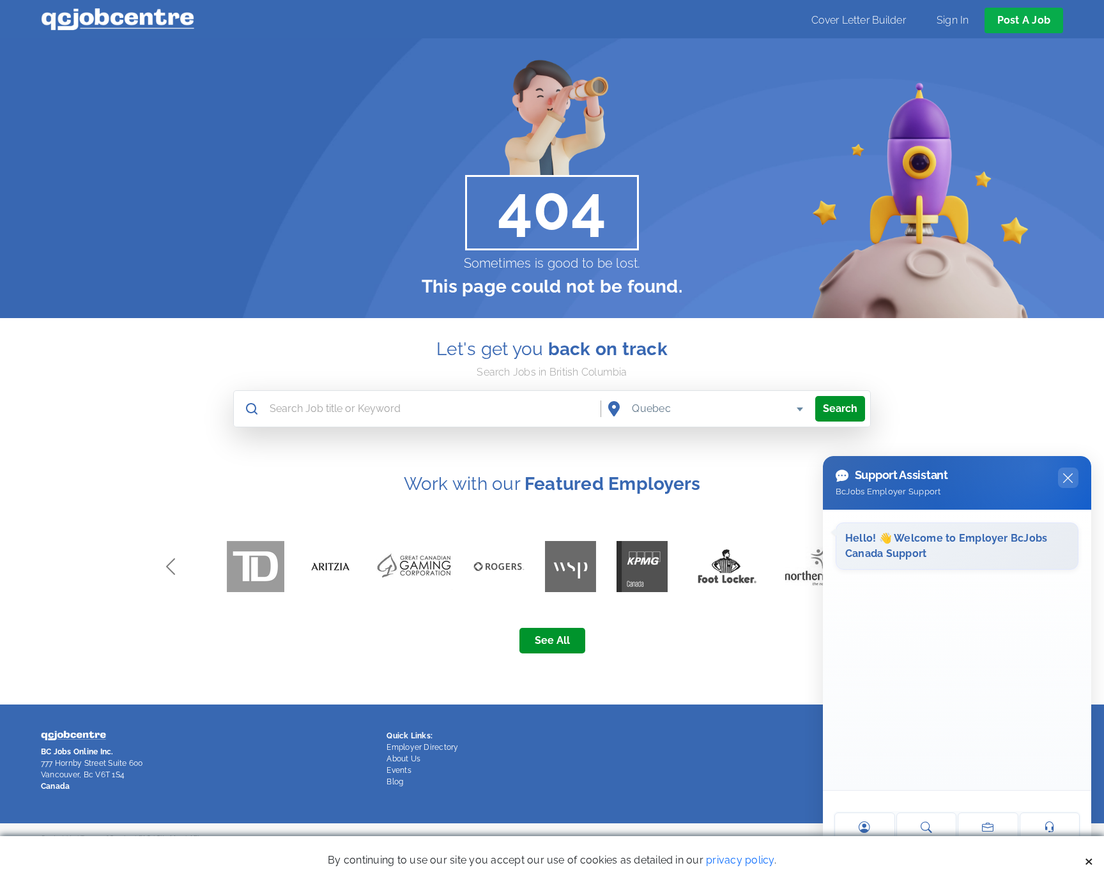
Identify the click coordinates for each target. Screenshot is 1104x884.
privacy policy (740, 860)
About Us (403, 758)
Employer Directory (422, 747)
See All (552, 640)
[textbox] (718, 409)
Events (399, 770)
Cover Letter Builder (858, 20)
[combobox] (718, 409)
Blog (395, 781)
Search (840, 408)
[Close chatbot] (1068, 478)
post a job (1023, 20)
